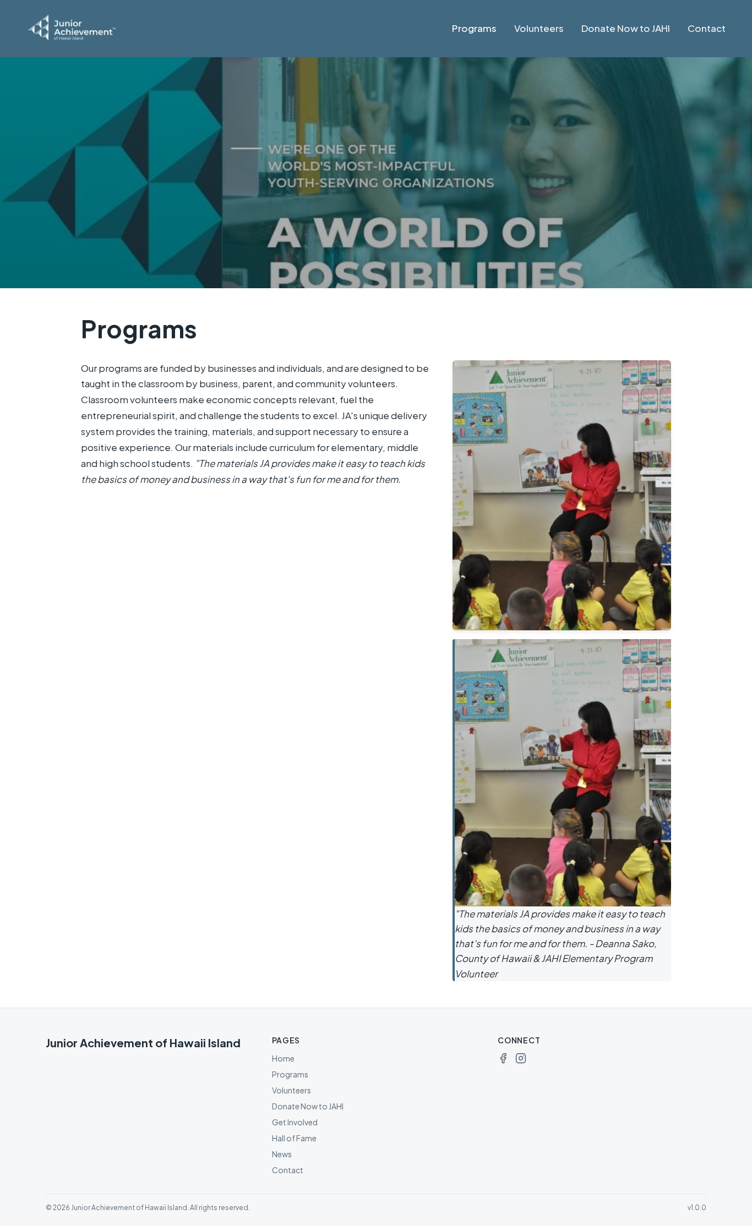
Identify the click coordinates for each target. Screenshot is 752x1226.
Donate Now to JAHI (625, 28)
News (282, 1154)
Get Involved (295, 1122)
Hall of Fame (294, 1138)
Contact (707, 28)
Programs (474, 28)
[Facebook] (503, 1058)
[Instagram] (520, 1058)
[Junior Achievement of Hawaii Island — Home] (90, 28)
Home (283, 1058)
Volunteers (539, 28)
